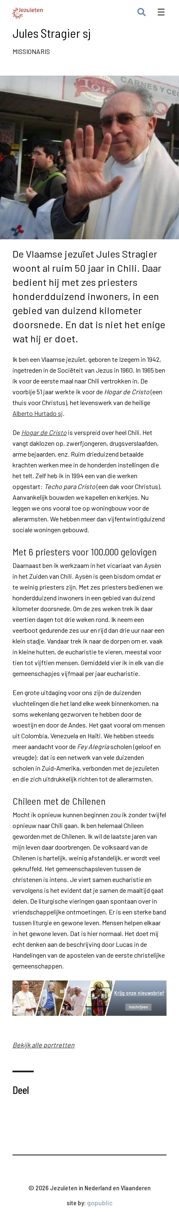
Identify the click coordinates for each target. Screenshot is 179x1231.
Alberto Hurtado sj (37, 413)
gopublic (100, 1202)
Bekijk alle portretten (43, 1045)
